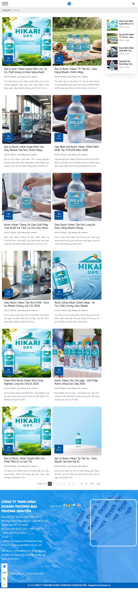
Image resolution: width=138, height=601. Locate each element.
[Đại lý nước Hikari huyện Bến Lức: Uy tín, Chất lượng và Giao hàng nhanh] (112, 21)
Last (98, 484)
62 (86, 484)
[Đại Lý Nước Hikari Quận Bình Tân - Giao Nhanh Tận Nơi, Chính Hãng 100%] (112, 48)
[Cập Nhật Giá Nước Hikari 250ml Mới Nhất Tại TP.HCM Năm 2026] (112, 61)
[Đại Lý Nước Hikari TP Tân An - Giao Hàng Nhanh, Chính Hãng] (112, 34)
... (77, 484)
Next (92, 484)
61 (81, 484)
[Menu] (5, 3)
